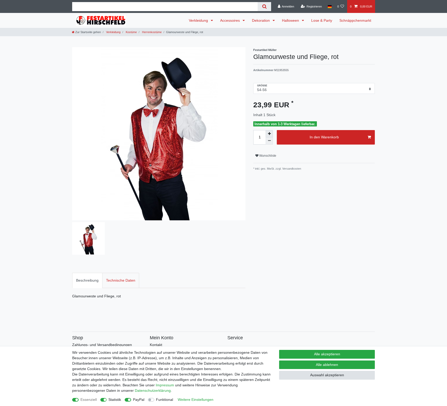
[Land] (329, 6)
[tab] (87, 280)
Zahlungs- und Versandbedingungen (102, 345)
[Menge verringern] (269, 141)
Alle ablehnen (327, 365)
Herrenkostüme (151, 32)
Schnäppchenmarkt (355, 20)
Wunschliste (267, 155)
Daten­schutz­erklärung (153, 390)
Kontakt (156, 345)
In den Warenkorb (324, 137)
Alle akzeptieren (327, 354)
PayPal (138, 399)
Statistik (114, 399)
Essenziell (88, 399)
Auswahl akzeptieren (327, 375)
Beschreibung (87, 280)
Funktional (164, 399)
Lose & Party (321, 20)
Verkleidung (199, 20)
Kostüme (131, 32)
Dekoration (261, 20)
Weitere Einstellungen (195, 399)
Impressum (165, 385)
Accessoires (230, 20)
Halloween (291, 20)
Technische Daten (120, 280)
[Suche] (264, 6)
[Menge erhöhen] (269, 133)
